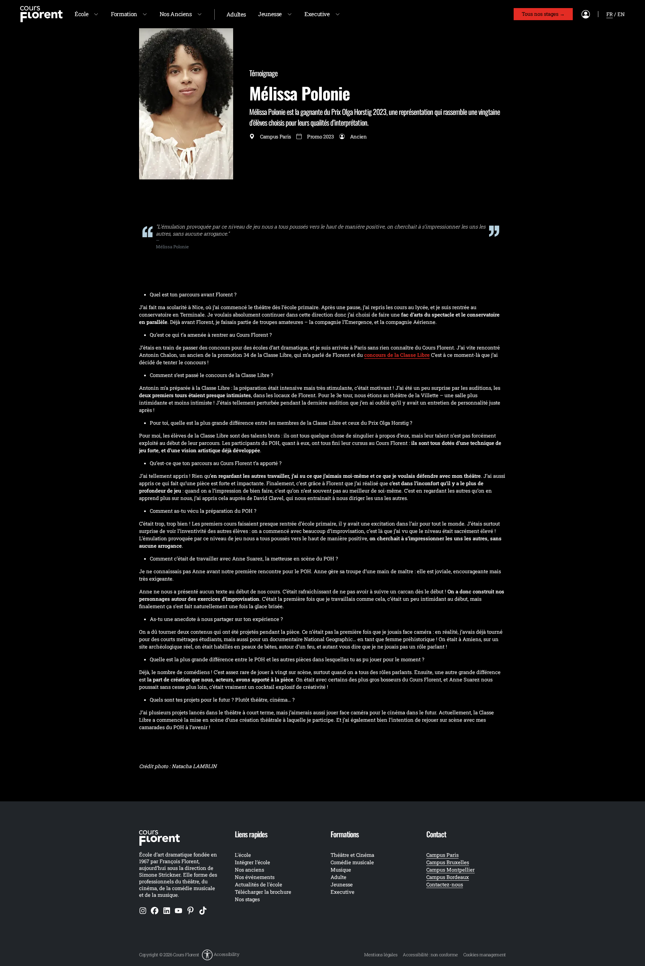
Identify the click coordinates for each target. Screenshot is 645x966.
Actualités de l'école (258, 884)
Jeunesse (270, 14)
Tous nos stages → (543, 13)
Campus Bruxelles (447, 862)
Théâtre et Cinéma (352, 854)
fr (609, 14)
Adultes (236, 14)
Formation (124, 14)
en (621, 14)
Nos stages (247, 899)
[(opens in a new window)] (143, 910)
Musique (341, 869)
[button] (220, 955)
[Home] (41, 13)
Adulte (338, 877)
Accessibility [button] (227, 954)
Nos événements (254, 877)
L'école (243, 854)
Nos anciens (249, 869)
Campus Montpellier (450, 869)
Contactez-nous (444, 884)
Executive (317, 14)
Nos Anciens (176, 14)
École (81, 14)
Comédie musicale (352, 862)
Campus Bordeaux (447, 877)
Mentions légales (380, 955)
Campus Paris (442, 854)
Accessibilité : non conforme (430, 955)
